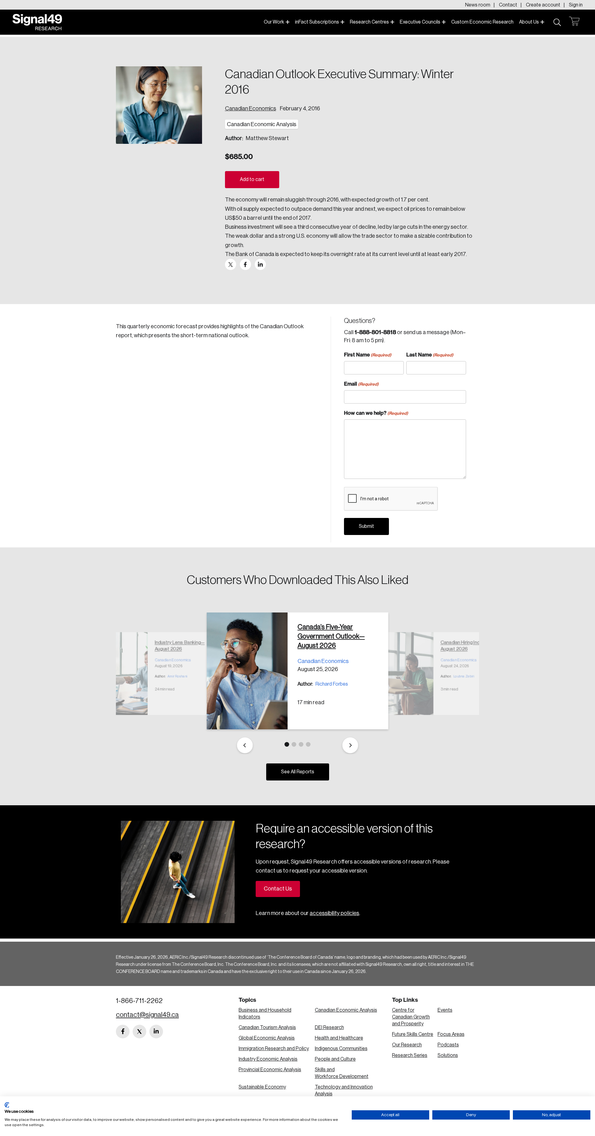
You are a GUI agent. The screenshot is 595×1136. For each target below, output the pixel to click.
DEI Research (329, 1027)
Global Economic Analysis (267, 1038)
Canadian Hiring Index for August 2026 (465, 646)
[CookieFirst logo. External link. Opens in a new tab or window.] (7, 1105)
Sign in (576, 4)
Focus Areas (451, 1034)
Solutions (448, 1055)
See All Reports (297, 771)
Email (361, 384)
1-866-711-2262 (139, 1000)
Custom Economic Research (482, 22)
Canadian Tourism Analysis (267, 1027)
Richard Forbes (331, 684)
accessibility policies (334, 913)
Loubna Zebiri (463, 676)
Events (445, 1010)
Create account (543, 4)
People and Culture (335, 1059)
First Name (367, 354)
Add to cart (252, 179)
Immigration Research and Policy (274, 1048)
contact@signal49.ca (147, 1014)
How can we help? (376, 413)
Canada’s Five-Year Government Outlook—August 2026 (331, 636)
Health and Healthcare (339, 1038)
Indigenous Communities (341, 1048)
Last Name (429, 354)
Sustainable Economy (262, 1087)
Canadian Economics (250, 108)
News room (477, 4)
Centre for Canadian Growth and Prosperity (411, 1017)
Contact (508, 4)
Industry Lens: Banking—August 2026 (180, 646)
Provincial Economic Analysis (270, 1069)
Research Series (409, 1055)
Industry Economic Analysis (268, 1059)
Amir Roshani (177, 676)
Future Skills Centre (412, 1034)
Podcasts (448, 1044)
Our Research (407, 1044)
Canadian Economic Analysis (346, 1010)
